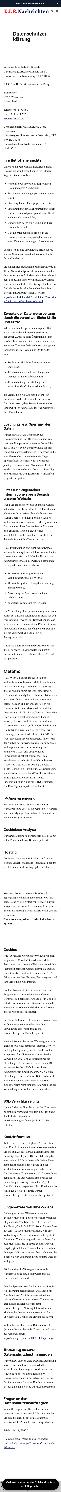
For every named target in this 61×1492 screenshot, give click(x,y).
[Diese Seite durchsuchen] (52, 11)
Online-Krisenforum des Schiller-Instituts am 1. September (30, 1484)
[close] (57, 3)
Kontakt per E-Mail (14, 118)
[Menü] (57, 11)
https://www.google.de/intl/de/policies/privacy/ (28, 1338)
